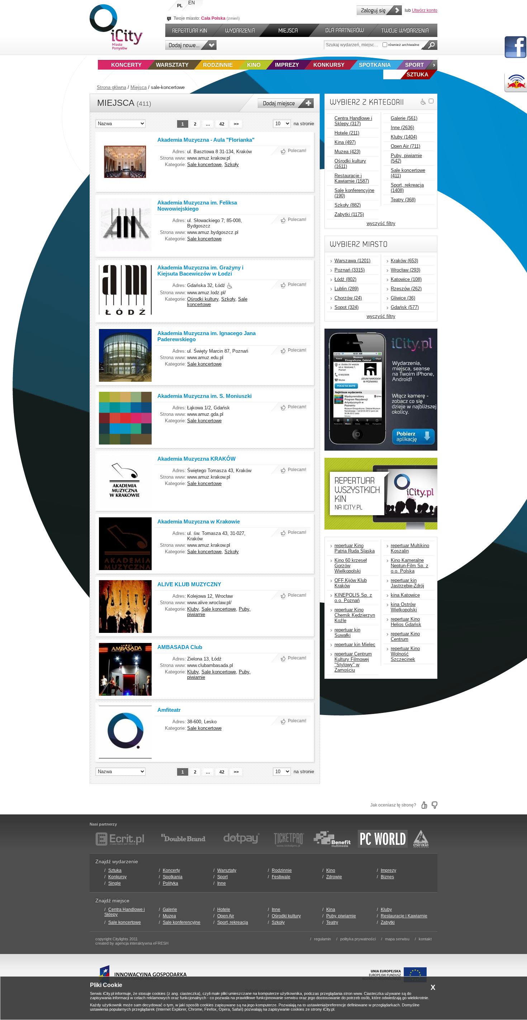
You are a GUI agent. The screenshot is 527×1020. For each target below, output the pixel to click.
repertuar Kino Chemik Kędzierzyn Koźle (354, 615)
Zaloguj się (379, 10)
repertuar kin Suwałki (347, 632)
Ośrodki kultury (202, 299)
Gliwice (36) (403, 298)
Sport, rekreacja (232, 922)
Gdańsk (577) (405, 307)
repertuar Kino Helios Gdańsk (406, 621)
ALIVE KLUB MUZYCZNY (189, 584)
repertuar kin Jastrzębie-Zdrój (407, 583)
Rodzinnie (218, 65)
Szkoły (231, 164)
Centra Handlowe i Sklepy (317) (353, 121)
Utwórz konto (424, 10)
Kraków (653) (404, 260)
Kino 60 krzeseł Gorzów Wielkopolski (350, 566)
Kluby (193, 609)
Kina (330, 909)
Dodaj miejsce (285, 103)
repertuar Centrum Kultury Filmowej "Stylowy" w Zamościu (353, 662)
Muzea (169, 915)
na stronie (304, 123)
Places (289, 30)
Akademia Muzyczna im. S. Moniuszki (204, 396)
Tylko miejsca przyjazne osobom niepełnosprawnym (423, 102)
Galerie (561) (404, 118)
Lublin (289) (346, 288)
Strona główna (111, 87)
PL (179, 5)
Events (241, 30)
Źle (434, 805)
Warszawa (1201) (352, 260)
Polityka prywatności (358, 939)
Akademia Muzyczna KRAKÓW (196, 459)
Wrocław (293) (405, 270)
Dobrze (424, 805)
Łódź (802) (345, 279)
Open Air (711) (405, 146)
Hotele (223, 909)
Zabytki (388, 922)
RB (515, 82)
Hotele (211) (346, 133)
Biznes (387, 876)
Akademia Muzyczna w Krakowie (198, 521)
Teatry (332, 922)
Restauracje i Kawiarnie (404, 915)
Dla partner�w (344, 30)
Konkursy (329, 65)
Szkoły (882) (347, 205)
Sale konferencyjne (181, 922)
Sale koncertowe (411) (408, 173)
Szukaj (430, 45)
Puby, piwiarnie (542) (406, 158)
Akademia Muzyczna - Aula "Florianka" (206, 140)
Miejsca (138, 87)
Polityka (170, 883)
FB (515, 47)
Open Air (225, 915)
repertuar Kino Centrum (405, 636)
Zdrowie (334, 876)
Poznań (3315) (349, 270)
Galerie (170, 909)
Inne (221, 883)
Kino (254, 65)
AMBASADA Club (179, 647)
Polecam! (297, 150)
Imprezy (287, 65)
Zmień (233, 18)
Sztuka (115, 870)
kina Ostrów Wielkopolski (404, 607)
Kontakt (425, 939)
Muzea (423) (347, 151)
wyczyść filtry (381, 223)
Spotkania (375, 65)
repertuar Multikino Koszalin (410, 548)
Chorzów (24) (348, 298)
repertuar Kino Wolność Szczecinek (405, 654)
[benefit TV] (332, 839)
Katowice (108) (406, 279)
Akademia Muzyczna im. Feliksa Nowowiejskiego (197, 205)
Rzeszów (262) (406, 288)
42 (221, 124)
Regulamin (322, 939)
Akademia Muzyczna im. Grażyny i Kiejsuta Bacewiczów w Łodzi (200, 270)
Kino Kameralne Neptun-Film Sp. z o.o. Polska (409, 566)
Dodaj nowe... (191, 45)
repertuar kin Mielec (354, 644)
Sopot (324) (346, 307)
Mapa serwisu (397, 939)
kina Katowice (405, 595)
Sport (414, 65)
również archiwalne (403, 45)
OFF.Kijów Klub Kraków (350, 583)
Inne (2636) (402, 127)
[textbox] (353, 45)
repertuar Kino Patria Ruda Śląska (354, 548)
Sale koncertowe (204, 164)
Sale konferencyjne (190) (354, 193)
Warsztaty (172, 65)
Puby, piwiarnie (341, 915)
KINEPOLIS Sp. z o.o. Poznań (353, 597)
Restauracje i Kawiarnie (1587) (351, 178)
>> (236, 124)
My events (408, 30)
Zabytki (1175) (349, 214)
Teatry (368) (403, 199)
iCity (116, 27)
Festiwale (281, 876)
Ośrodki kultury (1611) (350, 163)
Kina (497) (345, 142)
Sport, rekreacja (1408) (407, 187)
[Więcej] (431, 65)
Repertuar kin (188, 30)
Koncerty (126, 65)
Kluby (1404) (404, 137)
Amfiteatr (169, 710)
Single (114, 883)
